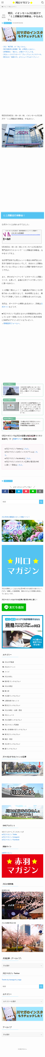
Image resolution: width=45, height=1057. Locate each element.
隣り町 (7, 691)
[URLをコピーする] (40, 491)
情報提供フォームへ (12, 323)
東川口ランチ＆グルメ (12, 734)
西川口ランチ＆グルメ (12, 705)
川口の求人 (8, 676)
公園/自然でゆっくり (12, 701)
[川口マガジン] (22, 2)
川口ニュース (7, 23)
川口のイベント (10, 667)
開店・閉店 (8, 739)
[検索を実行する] (41, 502)
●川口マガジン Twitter (9, 834)
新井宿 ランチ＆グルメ (13, 681)
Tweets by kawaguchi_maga (11, 980)
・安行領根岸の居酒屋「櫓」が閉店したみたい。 (19, 49)
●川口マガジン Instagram (10, 837)
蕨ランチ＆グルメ (11, 749)
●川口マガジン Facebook (10, 840)
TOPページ (17, 439)
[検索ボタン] (42, 2)
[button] (5, 491)
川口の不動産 (9, 662)
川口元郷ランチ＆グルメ (13, 720)
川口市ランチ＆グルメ (12, 744)
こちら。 (26, 449)
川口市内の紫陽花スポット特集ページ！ (16, 517)
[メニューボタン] (2, 2)
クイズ (7, 672)
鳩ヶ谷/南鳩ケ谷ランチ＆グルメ (16, 729)
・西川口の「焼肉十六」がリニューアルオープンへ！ (20, 57)
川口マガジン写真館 (12, 725)
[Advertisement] (22, 84)
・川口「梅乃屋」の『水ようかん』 (14, 47)
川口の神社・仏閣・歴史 (13, 710)
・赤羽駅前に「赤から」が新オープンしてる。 (18, 52)
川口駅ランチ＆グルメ (12, 696)
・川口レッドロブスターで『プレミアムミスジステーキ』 (22, 54)
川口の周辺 (8, 686)
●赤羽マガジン (7, 853)
